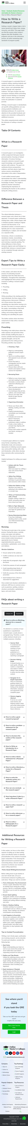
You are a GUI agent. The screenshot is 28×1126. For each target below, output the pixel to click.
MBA (4, 1085)
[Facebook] (17, 1053)
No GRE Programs (19, 1074)
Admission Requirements (18, 1098)
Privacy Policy (6, 1123)
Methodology (6, 1072)
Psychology (5, 1094)
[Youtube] (14, 1053)
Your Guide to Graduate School (19, 1093)
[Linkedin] (6, 1053)
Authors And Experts (7, 1104)
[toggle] (24, 2)
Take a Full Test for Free (14, 1026)
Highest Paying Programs (19, 1077)
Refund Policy (14, 1123)
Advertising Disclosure (20, 1104)
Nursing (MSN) (6, 1091)
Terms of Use (23, 1123)
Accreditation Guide (20, 1090)
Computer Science (7, 1088)
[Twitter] (10, 1053)
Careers (7, 1111)
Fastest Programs (19, 1071)
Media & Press (7, 1107)
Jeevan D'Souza (16, 75)
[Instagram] (21, 1053)
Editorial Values (6, 1075)
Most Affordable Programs (19, 1067)
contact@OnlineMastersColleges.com (15, 1057)
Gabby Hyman (15, 70)
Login (14, 1032)
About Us (5, 1066)
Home (3, 11)
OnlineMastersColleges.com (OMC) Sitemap (21, 1107)
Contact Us (5, 1069)
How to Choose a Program (19, 1086)
